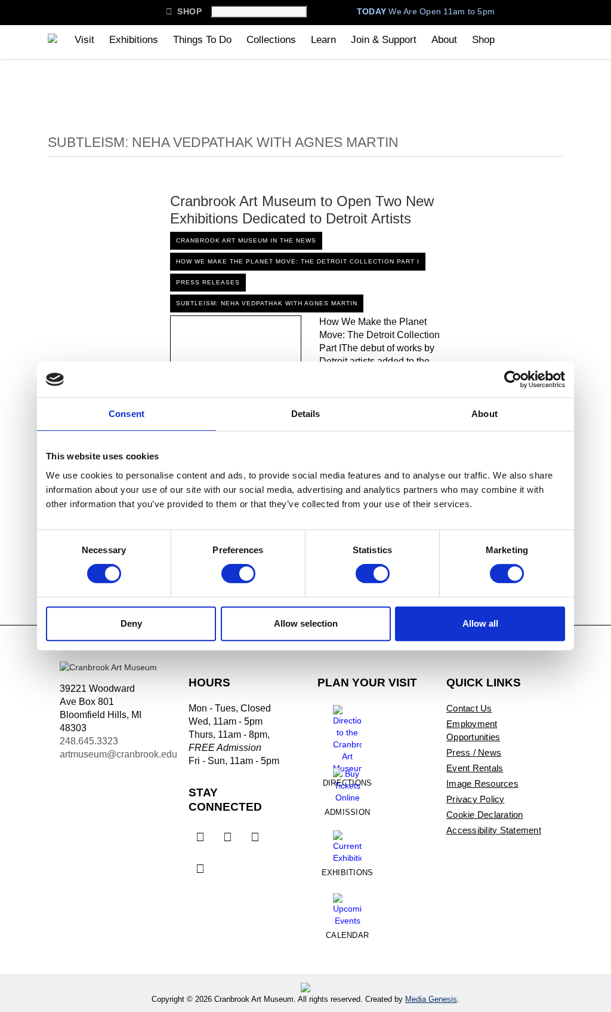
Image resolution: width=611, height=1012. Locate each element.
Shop (184, 11)
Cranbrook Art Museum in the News (246, 240)
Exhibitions (133, 39)
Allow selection (306, 623)
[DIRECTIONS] (347, 735)
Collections (271, 39)
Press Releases (208, 282)
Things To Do (202, 39)
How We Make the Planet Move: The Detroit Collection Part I (297, 261)
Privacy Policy (475, 799)
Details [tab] (305, 414)
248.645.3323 (89, 741)
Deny (131, 623)
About (444, 39)
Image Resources (482, 783)
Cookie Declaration (484, 814)
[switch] (238, 573)
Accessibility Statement (493, 830)
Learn (323, 39)
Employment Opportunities (473, 730)
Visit (84, 39)
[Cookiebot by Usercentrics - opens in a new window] (513, 379)
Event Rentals (474, 768)
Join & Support (383, 39)
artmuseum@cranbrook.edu (118, 754)
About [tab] (484, 414)
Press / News (473, 752)
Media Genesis (431, 999)
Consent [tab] (126, 414)
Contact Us (469, 708)
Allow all (480, 623)
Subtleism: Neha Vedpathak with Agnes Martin (266, 303)
